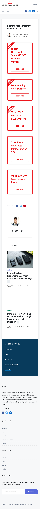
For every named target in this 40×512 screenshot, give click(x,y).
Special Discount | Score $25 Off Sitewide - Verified (18, 55)
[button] (5, 11)
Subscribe (31, 492)
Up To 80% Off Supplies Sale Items (19, 179)
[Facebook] (26, 11)
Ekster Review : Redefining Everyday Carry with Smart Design (19, 276)
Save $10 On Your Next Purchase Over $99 (19, 147)
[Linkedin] (33, 11)
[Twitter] (29, 11)
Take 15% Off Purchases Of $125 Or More (18, 115)
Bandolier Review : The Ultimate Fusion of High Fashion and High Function (19, 317)
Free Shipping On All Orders (18, 87)
